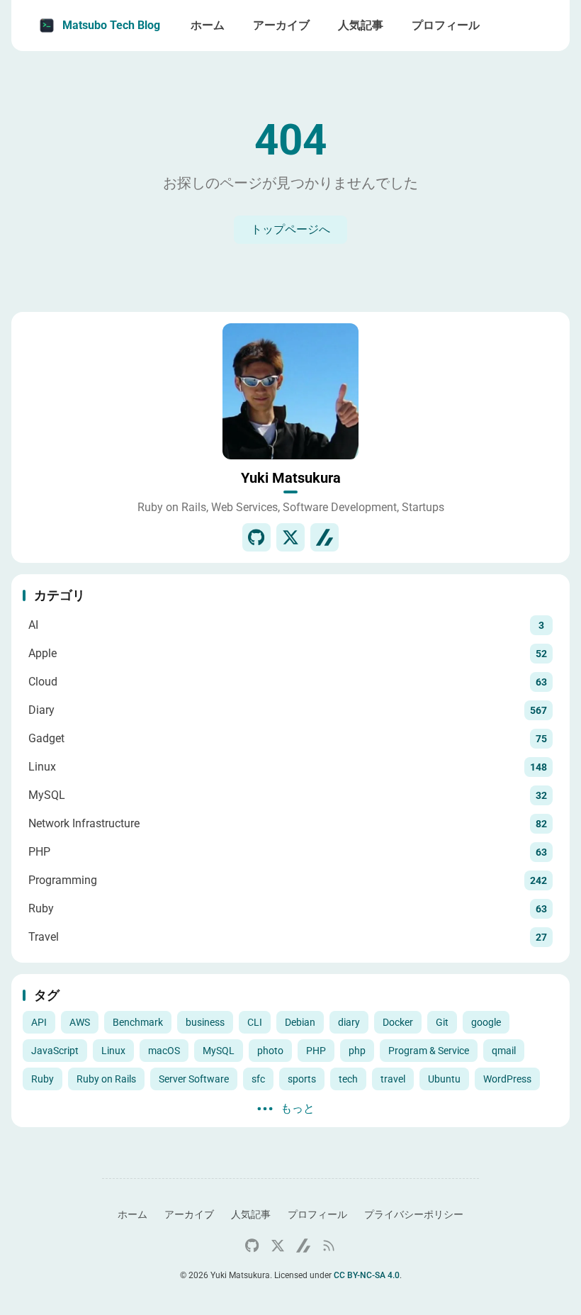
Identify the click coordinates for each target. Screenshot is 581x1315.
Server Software (194, 1079)
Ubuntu (444, 1079)
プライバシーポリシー (413, 1214)
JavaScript (55, 1050)
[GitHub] (256, 537)
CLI (254, 1022)
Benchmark (138, 1022)
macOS (164, 1050)
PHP (316, 1050)
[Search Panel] (511, 25)
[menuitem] (542, 25)
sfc (258, 1079)
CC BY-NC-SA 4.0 (367, 1275)
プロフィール (317, 1214)
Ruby (42, 1079)
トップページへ (290, 229)
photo (270, 1050)
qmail (504, 1050)
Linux (113, 1050)
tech (348, 1079)
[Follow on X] (290, 537)
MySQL (219, 1050)
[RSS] (329, 1245)
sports (302, 1079)
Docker (398, 1022)
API (39, 1022)
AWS (79, 1022)
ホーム (132, 1214)
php (357, 1050)
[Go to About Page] (290, 391)
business (205, 1022)
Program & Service (428, 1050)
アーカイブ (189, 1214)
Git (442, 1022)
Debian (300, 1022)
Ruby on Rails (106, 1079)
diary (349, 1022)
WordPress (507, 1079)
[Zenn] (324, 537)
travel (392, 1079)
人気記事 (251, 1214)
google (486, 1022)
